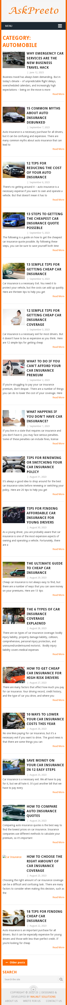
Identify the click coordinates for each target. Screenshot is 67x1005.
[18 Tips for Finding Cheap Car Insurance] (14, 918)
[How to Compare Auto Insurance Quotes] (14, 813)
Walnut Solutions (43, 996)
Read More (58, 94)
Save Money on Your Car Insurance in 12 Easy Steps (45, 765)
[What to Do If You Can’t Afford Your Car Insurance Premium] (14, 368)
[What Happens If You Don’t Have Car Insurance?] (14, 418)
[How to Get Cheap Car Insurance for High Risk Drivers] (14, 675)
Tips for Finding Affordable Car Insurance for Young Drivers (42, 515)
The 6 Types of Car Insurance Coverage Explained (43, 616)
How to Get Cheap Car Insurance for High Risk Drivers (44, 673)
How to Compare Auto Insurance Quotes (42, 811)
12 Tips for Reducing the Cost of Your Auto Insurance (44, 170)
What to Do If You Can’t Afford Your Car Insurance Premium (44, 368)
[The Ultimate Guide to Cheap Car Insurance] (14, 570)
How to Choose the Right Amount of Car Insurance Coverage (44, 864)
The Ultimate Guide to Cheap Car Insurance (45, 568)
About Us (11, 1000)
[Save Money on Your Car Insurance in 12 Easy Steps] (14, 767)
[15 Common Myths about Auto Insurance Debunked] (14, 115)
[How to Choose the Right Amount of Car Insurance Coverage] (14, 863)
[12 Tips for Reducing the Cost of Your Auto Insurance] (14, 170)
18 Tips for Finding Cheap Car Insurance (44, 916)
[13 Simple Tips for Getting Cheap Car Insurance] (14, 271)
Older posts (17, 962)
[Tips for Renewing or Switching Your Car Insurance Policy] (14, 464)
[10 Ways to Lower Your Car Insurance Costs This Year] (14, 721)
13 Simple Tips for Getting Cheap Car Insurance (44, 269)
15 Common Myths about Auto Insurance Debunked (43, 115)
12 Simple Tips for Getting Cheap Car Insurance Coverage (44, 317)
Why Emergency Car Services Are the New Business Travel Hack (45, 60)
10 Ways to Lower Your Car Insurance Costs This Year (45, 718)
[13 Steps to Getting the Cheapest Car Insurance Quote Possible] (14, 220)
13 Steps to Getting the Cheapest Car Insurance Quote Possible (45, 221)
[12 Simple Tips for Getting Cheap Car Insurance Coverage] (14, 317)
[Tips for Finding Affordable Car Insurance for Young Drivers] (14, 515)
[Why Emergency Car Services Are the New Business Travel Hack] (14, 60)
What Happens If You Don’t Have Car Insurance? (44, 416)
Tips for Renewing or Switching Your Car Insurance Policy (44, 465)
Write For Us (32, 1000)
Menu (8, 25)
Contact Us (54, 1000)
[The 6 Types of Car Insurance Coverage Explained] (14, 616)
